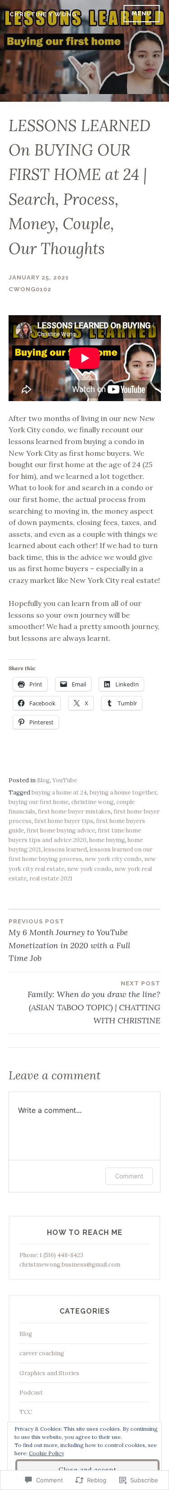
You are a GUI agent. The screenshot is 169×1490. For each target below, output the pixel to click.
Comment (129, 1176)
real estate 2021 (51, 878)
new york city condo (113, 859)
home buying (107, 840)
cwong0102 (30, 289)
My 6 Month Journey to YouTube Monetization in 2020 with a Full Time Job (69, 941)
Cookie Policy (46, 1453)
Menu (141, 13)
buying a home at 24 (59, 792)
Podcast (31, 1392)
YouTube (64, 780)
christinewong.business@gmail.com (69, 1264)
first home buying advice (61, 830)
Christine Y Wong (43, 14)
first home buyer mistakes (74, 811)
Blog (43, 780)
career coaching (41, 1353)
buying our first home (39, 802)
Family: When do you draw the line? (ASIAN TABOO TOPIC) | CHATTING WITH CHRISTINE (93, 1003)
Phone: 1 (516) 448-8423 (51, 1255)
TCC (25, 1412)
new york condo (89, 869)
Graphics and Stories (49, 1373)
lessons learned (65, 849)
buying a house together (123, 792)
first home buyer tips (63, 821)
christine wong (92, 802)
